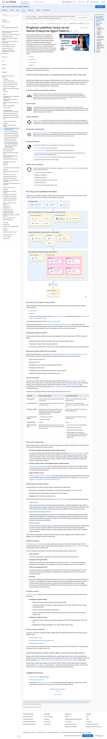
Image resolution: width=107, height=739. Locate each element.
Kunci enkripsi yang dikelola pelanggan (44, 153)
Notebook (31, 10)
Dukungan (46, 719)
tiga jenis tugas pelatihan (58, 499)
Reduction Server (37, 120)
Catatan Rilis (47, 721)
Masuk (103, 2)
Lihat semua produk (28, 716)
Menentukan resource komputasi (35, 544)
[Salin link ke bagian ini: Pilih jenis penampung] (40, 378)
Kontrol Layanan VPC (40, 150)
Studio (12, 10)
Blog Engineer (46, 10)
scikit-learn (32, 62)
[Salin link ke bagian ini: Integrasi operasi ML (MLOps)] (44, 164)
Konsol (83, 2)
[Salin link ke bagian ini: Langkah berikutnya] (44, 673)
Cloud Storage (33, 310)
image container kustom (58, 386)
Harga (38, 10)
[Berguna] (86, 23)
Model (23, 10)
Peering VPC (38, 148)
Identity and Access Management (43, 157)
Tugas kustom (33, 502)
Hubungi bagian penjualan (29, 724)
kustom (44, 665)
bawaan (37, 665)
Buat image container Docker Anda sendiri (40, 475)
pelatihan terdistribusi (78, 546)
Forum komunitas (48, 716)
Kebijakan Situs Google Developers (68, 702)
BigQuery (31, 313)
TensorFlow (32, 59)
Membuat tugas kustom (35, 637)
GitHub (66, 716)
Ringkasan (4, 10)
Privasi (34, 732)
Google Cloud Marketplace (29, 721)
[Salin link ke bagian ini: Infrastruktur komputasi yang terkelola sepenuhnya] (57, 90)
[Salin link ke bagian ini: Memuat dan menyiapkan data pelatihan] (56, 302)
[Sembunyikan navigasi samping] (18, 736)
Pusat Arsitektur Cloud (70, 724)
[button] (10, 53)
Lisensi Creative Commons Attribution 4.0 (64, 701)
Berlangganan (87, 735)
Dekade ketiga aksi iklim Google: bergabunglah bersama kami (77, 732)
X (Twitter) (88, 721)
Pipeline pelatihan (34, 523)
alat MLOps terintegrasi (69, 168)
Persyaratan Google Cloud (53, 732)
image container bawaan (72, 384)
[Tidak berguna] (88, 23)
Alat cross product (39, 2)
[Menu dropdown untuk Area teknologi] (31, 2)
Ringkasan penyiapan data (53, 321)
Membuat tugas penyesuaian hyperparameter (41, 640)
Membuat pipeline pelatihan (36, 643)
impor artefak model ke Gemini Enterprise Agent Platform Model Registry (57, 660)
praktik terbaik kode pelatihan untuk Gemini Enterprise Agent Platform (68, 354)
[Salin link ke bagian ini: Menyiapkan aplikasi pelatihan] (48, 333)
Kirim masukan (83, 27)
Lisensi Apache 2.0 (33, 702)
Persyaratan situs (41, 732)
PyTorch (31, 57)
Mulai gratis (100, 6)
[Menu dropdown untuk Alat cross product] (46, 2)
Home (27, 23)
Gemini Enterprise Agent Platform (17, 7)
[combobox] (69, 1)
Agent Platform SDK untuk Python (76, 453)
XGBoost (31, 65)
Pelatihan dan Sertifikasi (71, 726)
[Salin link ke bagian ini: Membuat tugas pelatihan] (46, 629)
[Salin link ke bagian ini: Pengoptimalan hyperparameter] (45, 129)
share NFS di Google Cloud (58, 316)
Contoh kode (68, 721)
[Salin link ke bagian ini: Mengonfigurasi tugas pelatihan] (50, 484)
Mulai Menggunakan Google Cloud (73, 719)
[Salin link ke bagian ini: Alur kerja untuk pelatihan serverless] (58, 192)
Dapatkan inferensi (34, 677)
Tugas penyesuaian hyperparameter (42, 132)
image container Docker (74, 381)
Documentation (34, 23)
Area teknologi (25, 2)
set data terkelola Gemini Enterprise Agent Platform (56, 324)
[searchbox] (10, 15)
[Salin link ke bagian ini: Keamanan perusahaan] (41, 142)
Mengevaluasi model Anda (36, 679)
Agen (17, 10)
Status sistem (47, 724)
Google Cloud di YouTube (92, 724)
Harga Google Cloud (28, 719)
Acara (87, 719)
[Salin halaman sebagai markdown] (76, 31)
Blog (87, 716)
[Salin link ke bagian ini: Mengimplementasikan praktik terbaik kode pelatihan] (57, 351)
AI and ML (42, 23)
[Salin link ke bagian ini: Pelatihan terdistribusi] (40, 117)
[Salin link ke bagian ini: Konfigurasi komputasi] (40, 541)
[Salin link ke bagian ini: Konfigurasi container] (40, 591)
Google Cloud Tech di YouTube (93, 726)
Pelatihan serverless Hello (44, 682)
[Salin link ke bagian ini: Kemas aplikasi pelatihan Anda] (45, 442)
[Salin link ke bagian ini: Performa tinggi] (36, 104)
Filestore (44, 318)
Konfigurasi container (32, 594)
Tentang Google (27, 732)
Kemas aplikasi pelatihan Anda (37, 466)
